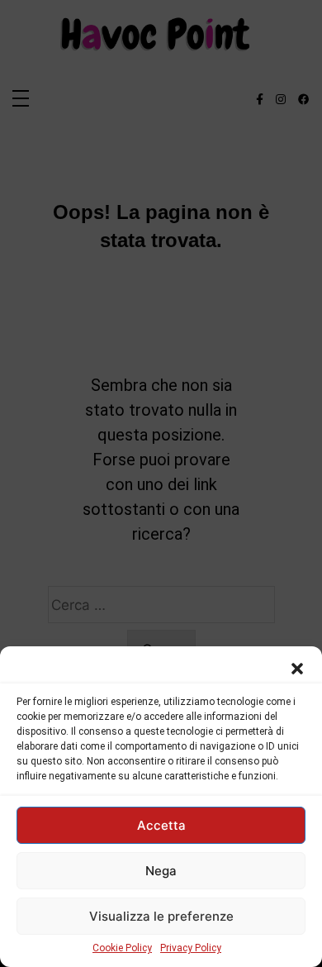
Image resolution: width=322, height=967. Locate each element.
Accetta (161, 825)
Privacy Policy (190, 948)
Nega (161, 871)
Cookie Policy (122, 948)
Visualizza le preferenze (161, 916)
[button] (297, 667)
